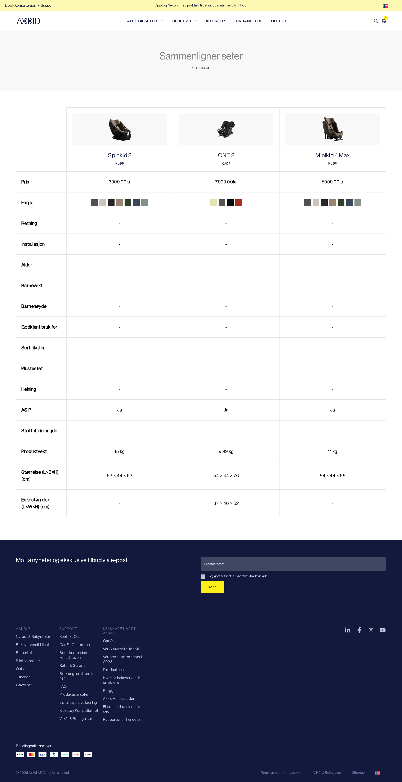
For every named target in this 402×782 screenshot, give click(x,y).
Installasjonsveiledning (78, 703)
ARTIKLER (215, 21)
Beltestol (24, 653)
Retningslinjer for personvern (282, 773)
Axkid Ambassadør (119, 699)
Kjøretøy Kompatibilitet (78, 710)
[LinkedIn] (347, 630)
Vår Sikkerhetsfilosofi (121, 649)
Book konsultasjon (20, 5)
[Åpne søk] (376, 21)
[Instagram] (371, 630)
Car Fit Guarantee (74, 645)
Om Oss (109, 641)
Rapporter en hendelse (122, 719)
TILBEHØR (181, 21)
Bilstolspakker (28, 661)
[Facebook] (359, 630)
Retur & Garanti (72, 665)
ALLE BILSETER (142, 21)
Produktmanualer (74, 694)
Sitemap (358, 773)
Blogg (108, 691)
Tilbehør (23, 677)
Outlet (278, 21)
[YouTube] (382, 630)
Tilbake (202, 68)
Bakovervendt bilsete (34, 645)
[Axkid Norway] (28, 21)
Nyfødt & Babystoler (33, 637)
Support (48, 5)
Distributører (114, 670)
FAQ (63, 686)
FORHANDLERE (248, 21)
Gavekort (24, 685)
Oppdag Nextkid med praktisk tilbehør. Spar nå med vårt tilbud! (201, 5)
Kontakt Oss (69, 637)
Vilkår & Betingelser (75, 719)
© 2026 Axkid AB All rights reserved (42, 773)
